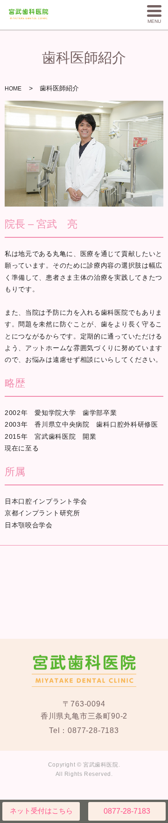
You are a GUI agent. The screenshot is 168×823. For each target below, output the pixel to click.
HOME (13, 88)
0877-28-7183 (127, 811)
